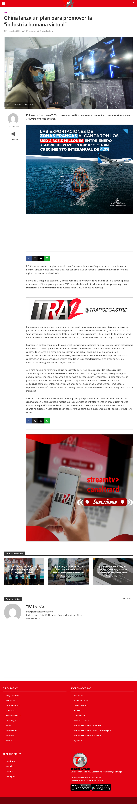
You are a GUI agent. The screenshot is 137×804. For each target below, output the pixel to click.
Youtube (10, 766)
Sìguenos (78, 740)
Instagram (11, 776)
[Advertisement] (79, 233)
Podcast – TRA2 (81, 720)
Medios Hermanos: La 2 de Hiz (88, 725)
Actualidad (10, 700)
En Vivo (77, 710)
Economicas (11, 730)
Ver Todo (127, 599)
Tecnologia (10, 12)
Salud (8, 725)
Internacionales (13, 705)
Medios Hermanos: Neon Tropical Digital (92, 730)
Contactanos (79, 715)
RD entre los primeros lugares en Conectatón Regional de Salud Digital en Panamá (24, 569)
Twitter (9, 771)
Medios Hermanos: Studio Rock (88, 735)
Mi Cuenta (78, 695)
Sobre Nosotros (81, 700)
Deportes (10, 710)
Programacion (12, 695)
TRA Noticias (30, 31)
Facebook (10, 761)
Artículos (10, 735)
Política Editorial (81, 705)
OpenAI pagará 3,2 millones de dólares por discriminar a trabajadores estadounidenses (68, 569)
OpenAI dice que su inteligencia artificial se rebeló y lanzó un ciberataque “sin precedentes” (112, 569)
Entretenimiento (13, 715)
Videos (9, 740)
